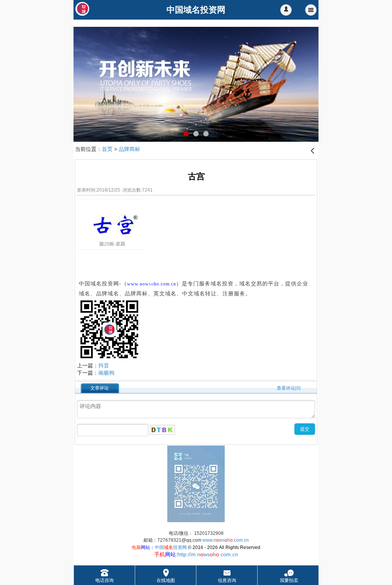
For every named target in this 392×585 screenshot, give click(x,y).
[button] (286, 10)
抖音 (103, 365)
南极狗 (106, 373)
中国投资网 (171, 547)
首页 (107, 149)
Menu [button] (311, 10)
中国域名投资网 (99, 284)
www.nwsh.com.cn (226, 540)
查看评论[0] (289, 388)
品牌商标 (129, 149)
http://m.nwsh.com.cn (207, 554)
